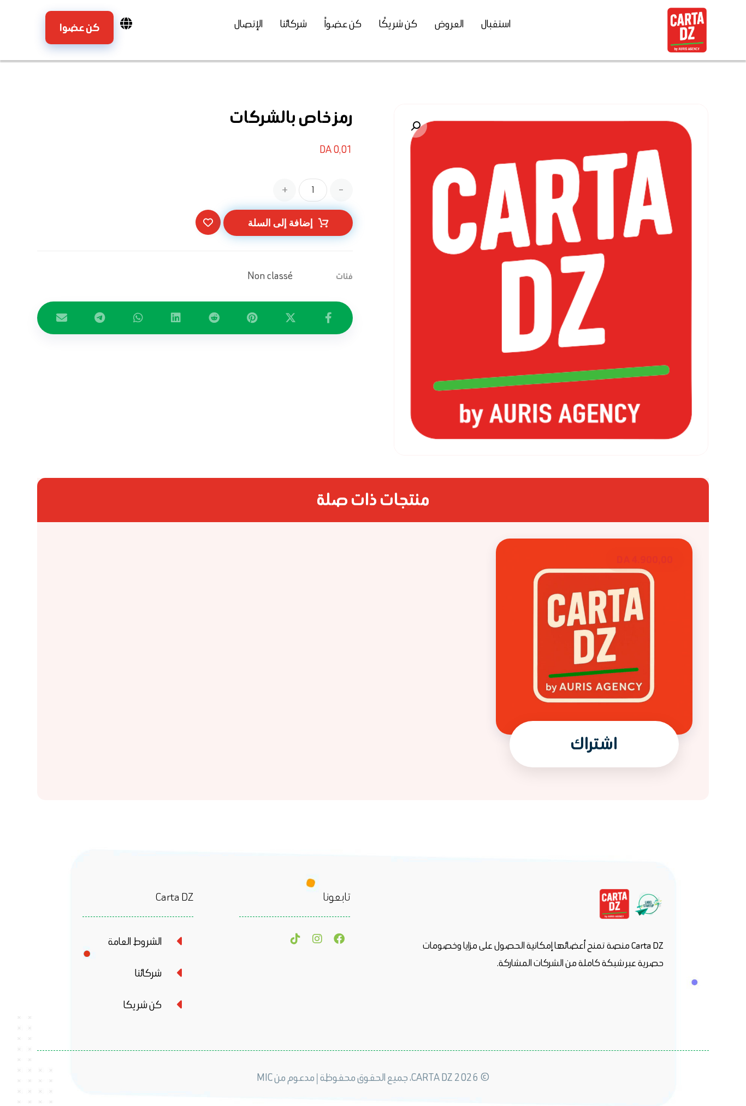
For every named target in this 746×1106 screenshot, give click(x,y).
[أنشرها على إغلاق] (290, 318)
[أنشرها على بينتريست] (252, 318)
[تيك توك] (295, 939)
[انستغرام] (317, 939)
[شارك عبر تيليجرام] (100, 318)
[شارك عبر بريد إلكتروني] (61, 318)
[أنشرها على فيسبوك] (328, 318)
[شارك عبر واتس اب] (138, 318)
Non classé (270, 275)
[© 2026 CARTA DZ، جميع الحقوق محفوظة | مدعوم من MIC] (373, 1098)
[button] (415, 126)
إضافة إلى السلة (280, 222)
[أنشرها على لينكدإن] (175, 318)
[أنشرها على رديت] (214, 318)
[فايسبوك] (339, 939)
